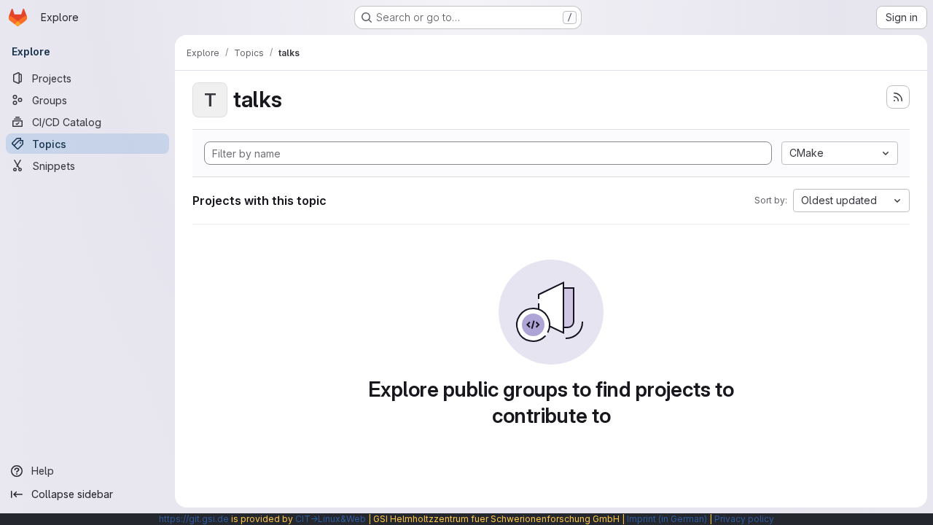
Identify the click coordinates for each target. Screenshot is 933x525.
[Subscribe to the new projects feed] (898, 97)
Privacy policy (744, 518)
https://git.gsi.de (194, 518)
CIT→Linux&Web (330, 518)
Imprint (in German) (667, 518)
